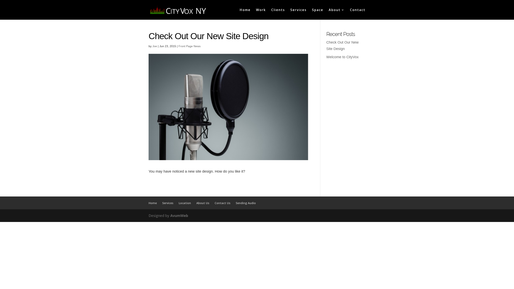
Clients (278, 10)
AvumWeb (179, 215)
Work (261, 10)
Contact (357, 10)
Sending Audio (246, 203)
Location (185, 203)
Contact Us (222, 203)
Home (245, 10)
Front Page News (189, 46)
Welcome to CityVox (342, 57)
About (335, 10)
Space (317, 10)
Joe (154, 46)
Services (298, 10)
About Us (202, 203)
